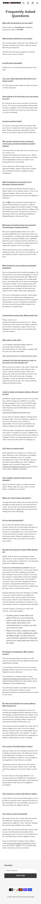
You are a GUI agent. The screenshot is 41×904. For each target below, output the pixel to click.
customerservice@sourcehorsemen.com (16, 412)
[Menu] (37, 3)
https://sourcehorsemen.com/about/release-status (19, 356)
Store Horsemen (17, 897)
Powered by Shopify (28, 897)
